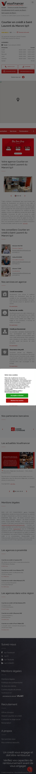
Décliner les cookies (17, 400)
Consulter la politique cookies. (13, 390)
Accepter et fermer (17, 395)
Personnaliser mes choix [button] (12, 392)
